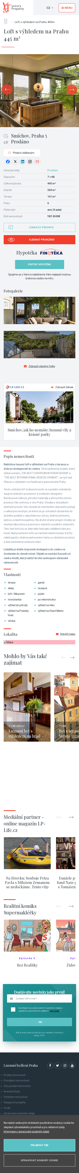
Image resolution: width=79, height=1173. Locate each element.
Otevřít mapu (67, 634)
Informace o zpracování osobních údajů (26, 1131)
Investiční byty (12, 1091)
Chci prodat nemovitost (17, 1086)
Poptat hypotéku (39, 264)
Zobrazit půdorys (41, 227)
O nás (7, 1107)
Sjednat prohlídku (42, 239)
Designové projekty (15, 1102)
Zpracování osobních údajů (19, 1113)
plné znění (54, 1011)
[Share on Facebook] (8, 162)
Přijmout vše (40, 1145)
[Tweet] (15, 162)
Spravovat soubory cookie (39, 1160)
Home (7, 20)
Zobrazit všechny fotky (41, 366)
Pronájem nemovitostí (16, 1080)
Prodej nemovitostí (15, 1075)
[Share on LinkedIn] (22, 162)
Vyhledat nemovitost (16, 1096)
